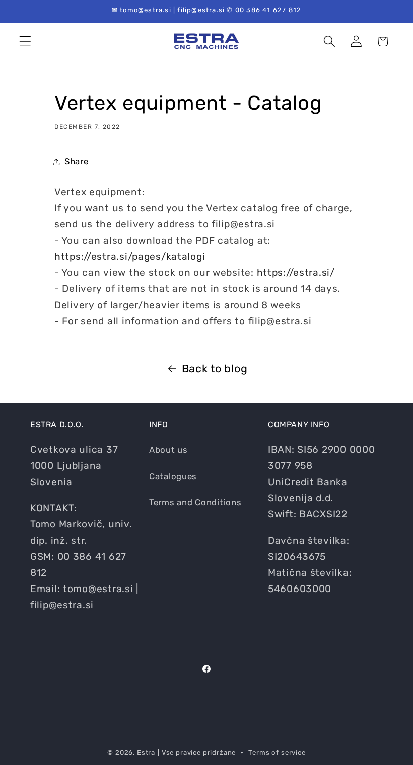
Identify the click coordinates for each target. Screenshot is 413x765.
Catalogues (173, 476)
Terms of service (276, 752)
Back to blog (215, 368)
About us (168, 450)
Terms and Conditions (195, 502)
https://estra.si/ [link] (296, 272)
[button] (25, 41)
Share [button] (76, 161)
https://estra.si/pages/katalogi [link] (129, 256)
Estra (146, 752)
